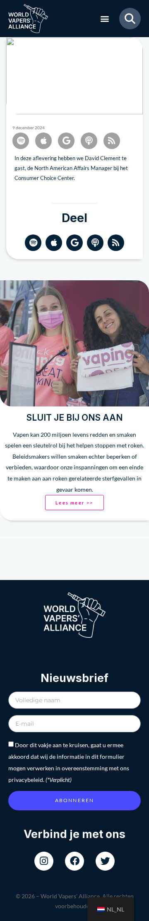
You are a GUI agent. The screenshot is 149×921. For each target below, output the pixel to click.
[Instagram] (43, 861)
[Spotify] (20, 141)
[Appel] (43, 141)
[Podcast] (89, 141)
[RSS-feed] (111, 141)
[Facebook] (74, 861)
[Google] (74, 242)
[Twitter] (105, 861)
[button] (104, 19)
